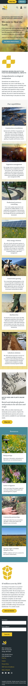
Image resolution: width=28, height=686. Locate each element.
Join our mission (9, 611)
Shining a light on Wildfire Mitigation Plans (11, 549)
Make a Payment (6, 670)
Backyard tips (7, 455)
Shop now (7, 422)
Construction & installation (14, 128)
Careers (4, 661)
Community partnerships (11, 517)
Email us (4, 658)
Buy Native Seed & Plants (11, 41)
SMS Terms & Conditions (8, 667)
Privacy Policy (5, 664)
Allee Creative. (16, 683)
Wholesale (22, 1)
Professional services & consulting (14, 203)
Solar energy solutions (14, 240)
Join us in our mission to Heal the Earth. (13, 37)
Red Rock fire (14, 315)
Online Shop (12, 1)
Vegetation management (14, 164)
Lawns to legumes (9, 485)
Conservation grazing (14, 278)
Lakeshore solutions (14, 353)
